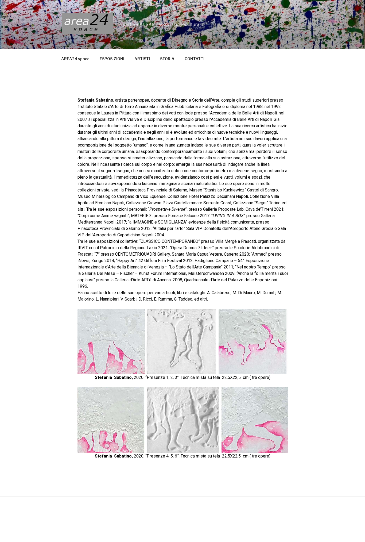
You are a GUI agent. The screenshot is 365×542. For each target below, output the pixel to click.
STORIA (167, 58)
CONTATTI (194, 58)
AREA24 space (75, 58)
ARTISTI (142, 58)
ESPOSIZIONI (112, 58)
